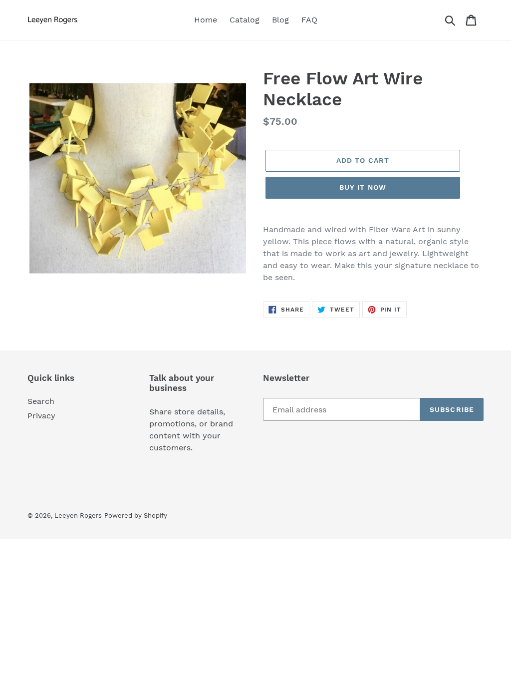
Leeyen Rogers (78, 515)
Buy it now (362, 187)
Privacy (41, 415)
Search (40, 401)
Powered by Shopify (135, 515)
